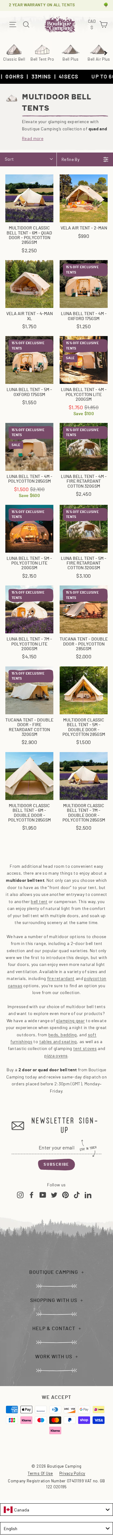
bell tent (39, 901)
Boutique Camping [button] (53, 1272)
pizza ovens (55, 1055)
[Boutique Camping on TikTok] (76, 1194)
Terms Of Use (40, 1473)
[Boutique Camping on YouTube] (43, 1194)
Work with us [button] (53, 1356)
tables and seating (58, 1041)
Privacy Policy (72, 1473)
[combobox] (56, 1509)
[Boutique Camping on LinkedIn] (88, 1194)
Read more (32, 138)
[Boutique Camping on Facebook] (31, 1194)
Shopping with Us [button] (53, 1300)
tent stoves (85, 1048)
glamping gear (70, 1020)
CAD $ (92, 25)
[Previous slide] (7, 52)
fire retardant (61, 978)
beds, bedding (62, 1034)
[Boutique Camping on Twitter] (54, 1194)
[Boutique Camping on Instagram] (20, 1194)
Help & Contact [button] (53, 1328)
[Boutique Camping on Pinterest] (65, 1194)
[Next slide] (105, 52)
